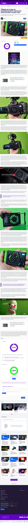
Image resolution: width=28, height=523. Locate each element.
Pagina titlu (2, 5)
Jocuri (13, 5)
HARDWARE (2, 8)
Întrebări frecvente (3, 491)
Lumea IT (5, 5)
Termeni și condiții (18, 521)
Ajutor (11, 501)
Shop (21, 3)
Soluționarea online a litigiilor (4, 494)
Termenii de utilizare (9, 391)
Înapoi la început (13, 483)
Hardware (3, 440)
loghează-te (4, 419)
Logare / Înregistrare (22, 490)
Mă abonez (4, 393)
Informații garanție (3, 490)
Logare (14, 378)
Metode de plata (2, 499)
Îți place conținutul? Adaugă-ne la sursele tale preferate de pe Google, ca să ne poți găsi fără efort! (14, 382)
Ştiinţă (11, 5)
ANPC (1, 495)
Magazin (23, 3)
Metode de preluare (3, 498)
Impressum (13, 521)
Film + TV (16, 5)
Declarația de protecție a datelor (14, 391)
